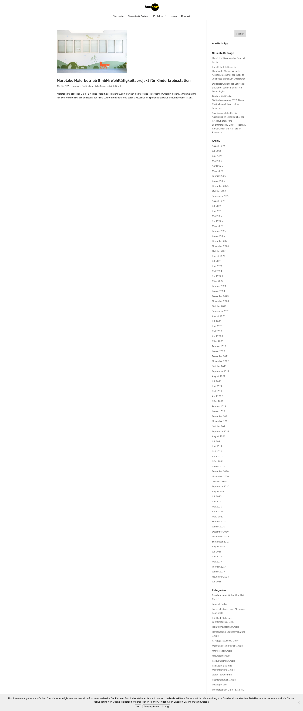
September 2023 (220, 311)
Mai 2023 (217, 331)
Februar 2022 (219, 406)
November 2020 (220, 476)
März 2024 (217, 281)
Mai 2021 (217, 451)
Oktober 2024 (219, 251)
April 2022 (217, 396)
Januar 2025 (218, 236)
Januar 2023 (218, 351)
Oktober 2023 (219, 306)
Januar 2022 (218, 411)
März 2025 (217, 226)
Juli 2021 (216, 441)
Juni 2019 (217, 556)
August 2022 (218, 376)
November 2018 (220, 576)
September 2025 (220, 196)
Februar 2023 (219, 346)
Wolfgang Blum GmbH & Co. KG (228, 689)
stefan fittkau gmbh (222, 674)
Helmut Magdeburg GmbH (225, 626)
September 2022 (220, 371)
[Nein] (298, 702)
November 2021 (220, 421)
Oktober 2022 (219, 366)
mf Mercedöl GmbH (222, 650)
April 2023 (217, 336)
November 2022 (220, 361)
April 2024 (217, 276)
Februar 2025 (219, 231)
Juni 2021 (217, 446)
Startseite (118, 16)
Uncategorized (219, 684)
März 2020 (217, 516)
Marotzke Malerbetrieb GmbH (105, 85)
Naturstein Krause (221, 655)
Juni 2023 (217, 326)
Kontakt (185, 16)
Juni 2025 (217, 211)
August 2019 (218, 546)
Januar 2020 (218, 526)
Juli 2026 (216, 150)
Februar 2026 (219, 175)
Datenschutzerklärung (156, 706)
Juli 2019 (216, 551)
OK (137, 706)
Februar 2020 (219, 521)
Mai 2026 (217, 161)
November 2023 (220, 301)
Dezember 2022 (220, 356)
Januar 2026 (218, 181)
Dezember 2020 (220, 471)
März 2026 (217, 171)
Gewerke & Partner (138, 16)
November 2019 (220, 536)
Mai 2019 (217, 561)
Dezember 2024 (220, 241)
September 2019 (220, 541)
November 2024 (220, 246)
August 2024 (218, 256)
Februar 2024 (219, 286)
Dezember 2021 (220, 416)
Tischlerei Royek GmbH (224, 679)
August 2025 (218, 201)
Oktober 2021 (219, 426)
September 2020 (220, 486)
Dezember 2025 (220, 186)
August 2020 (218, 491)
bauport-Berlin (80, 85)
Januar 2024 (218, 291)
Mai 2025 (217, 216)
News (174, 16)
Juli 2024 (216, 261)
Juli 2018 (216, 581)
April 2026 (217, 165)
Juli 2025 (216, 206)
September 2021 (220, 431)
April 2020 (217, 511)
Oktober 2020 (219, 481)
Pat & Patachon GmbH (223, 660)
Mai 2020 (217, 506)
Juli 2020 (216, 496)
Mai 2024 (217, 271)
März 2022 (217, 401)
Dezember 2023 (220, 296)
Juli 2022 (216, 381)
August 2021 (218, 436)
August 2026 (218, 146)
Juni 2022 (217, 386)
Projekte (158, 16)
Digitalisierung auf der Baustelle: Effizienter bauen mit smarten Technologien (228, 87)
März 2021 (217, 461)
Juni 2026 (217, 155)
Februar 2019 (219, 566)
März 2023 (217, 341)
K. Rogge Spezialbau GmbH (225, 640)
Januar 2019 (218, 571)
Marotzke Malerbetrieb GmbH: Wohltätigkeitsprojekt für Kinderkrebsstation (124, 80)
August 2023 (218, 316)
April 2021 (217, 456)
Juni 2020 (217, 501)
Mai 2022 (217, 391)
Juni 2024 (217, 266)
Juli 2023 (216, 321)
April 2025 (217, 221)
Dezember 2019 (220, 531)
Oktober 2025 (219, 191)
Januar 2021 (218, 466)
